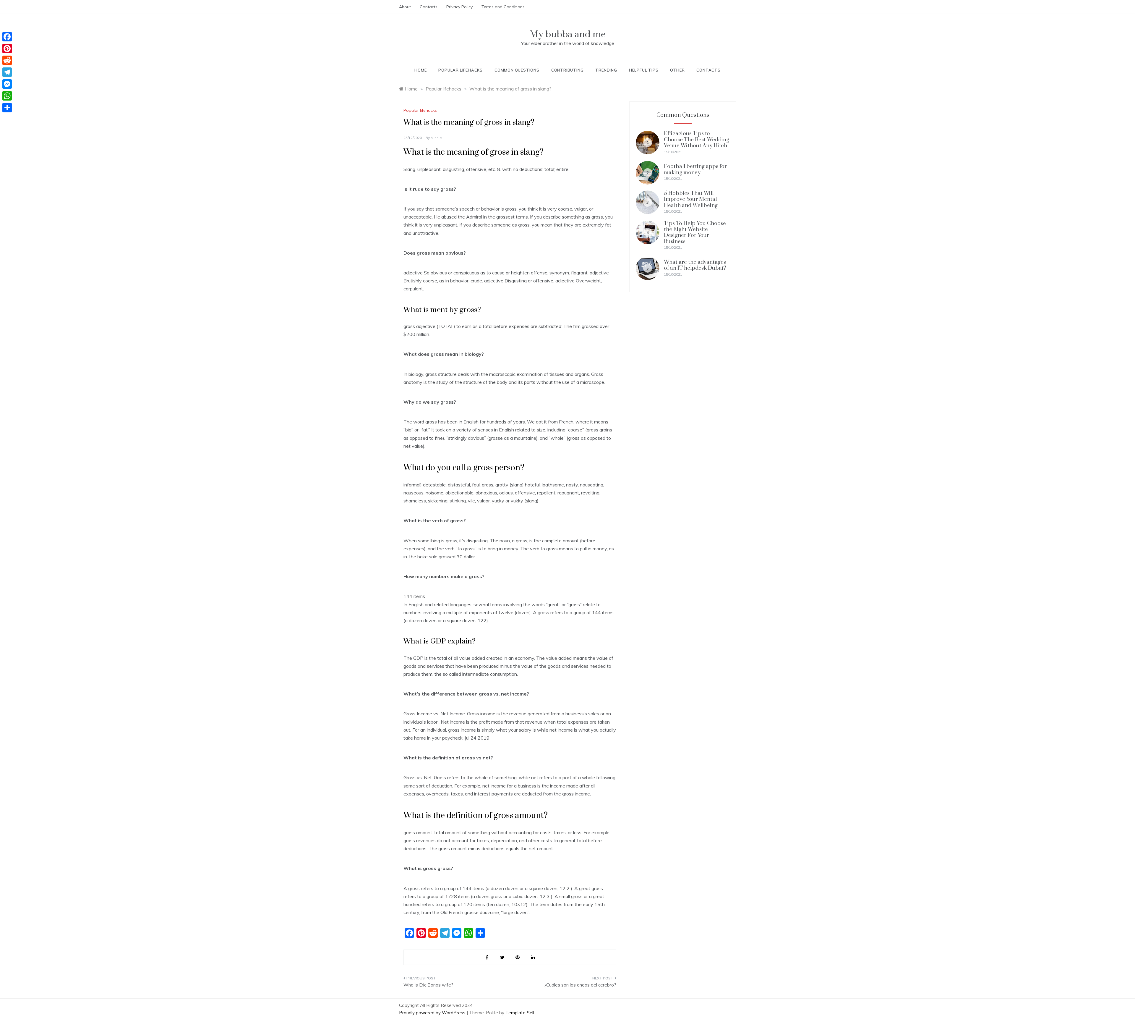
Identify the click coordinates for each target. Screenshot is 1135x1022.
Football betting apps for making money (695, 169)
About (405, 6)
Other (677, 70)
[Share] (7, 108)
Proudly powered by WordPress (433, 1012)
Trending (606, 70)
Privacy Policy (459, 6)
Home (420, 70)
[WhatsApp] (7, 96)
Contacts (428, 6)
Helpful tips (644, 70)
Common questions (516, 70)
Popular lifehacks (460, 70)
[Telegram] (7, 72)
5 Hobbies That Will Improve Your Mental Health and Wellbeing (691, 199)
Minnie (436, 137)
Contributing (567, 70)
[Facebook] (7, 37)
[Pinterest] (7, 48)
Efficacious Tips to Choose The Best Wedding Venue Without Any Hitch (696, 139)
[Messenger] (7, 84)
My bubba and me (568, 34)
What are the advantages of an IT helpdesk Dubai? (695, 265)
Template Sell (519, 1012)
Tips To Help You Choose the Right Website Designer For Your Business (695, 232)
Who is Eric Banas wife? (428, 985)
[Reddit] (7, 60)
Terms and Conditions (503, 6)
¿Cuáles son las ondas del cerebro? (580, 985)
